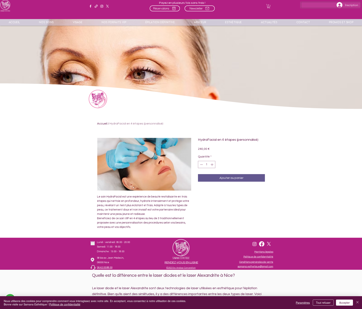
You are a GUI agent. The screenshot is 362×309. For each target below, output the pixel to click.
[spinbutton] (207, 164)
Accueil (102, 123)
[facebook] (90, 6)
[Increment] (212, 164)
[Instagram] (254, 244)
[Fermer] (357, 302)
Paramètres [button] (303, 302)
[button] (268, 6)
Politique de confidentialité (64, 304)
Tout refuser (323, 302)
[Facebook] (261, 244)
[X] (107, 6)
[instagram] (102, 6)
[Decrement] (201, 164)
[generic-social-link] (96, 6)
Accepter (344, 302)
